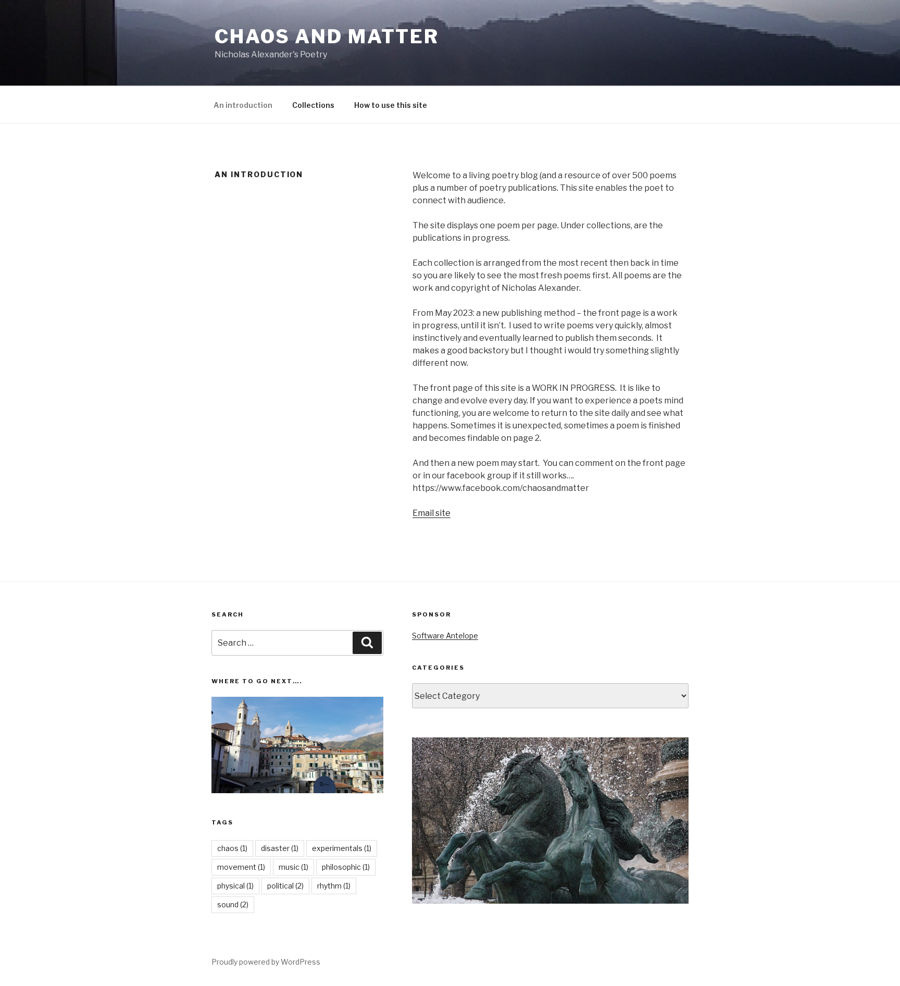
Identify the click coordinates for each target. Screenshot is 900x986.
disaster (279, 848)
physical (235, 885)
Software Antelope (445, 635)
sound (232, 904)
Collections (313, 105)
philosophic (346, 866)
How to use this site (390, 105)
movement (241, 866)
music (293, 866)
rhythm (334, 885)
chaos (232, 848)
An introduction (243, 105)
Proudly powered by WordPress (265, 961)
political (285, 885)
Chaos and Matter (327, 36)
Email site (432, 513)
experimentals (341, 848)
